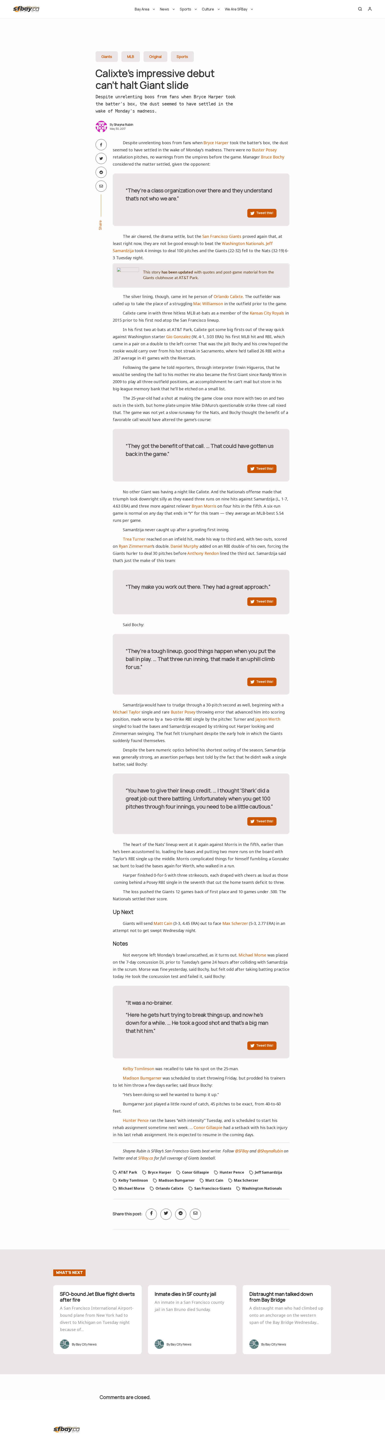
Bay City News (86, 1344)
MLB (130, 56)
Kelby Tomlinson (138, 1068)
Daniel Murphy (184, 546)
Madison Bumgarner (142, 1078)
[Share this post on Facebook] (101, 144)
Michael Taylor (126, 712)
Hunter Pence (136, 1120)
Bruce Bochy (272, 157)
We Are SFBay (236, 9)
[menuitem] (143, 10)
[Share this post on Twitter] (101, 158)
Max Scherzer (235, 923)
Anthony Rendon (203, 553)
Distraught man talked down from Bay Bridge (281, 1297)
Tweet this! (264, 213)
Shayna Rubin (123, 124)
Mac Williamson (208, 303)
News (164, 9)
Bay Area (142, 9)
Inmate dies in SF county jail (185, 1294)
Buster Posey (264, 149)
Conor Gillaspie (208, 1127)
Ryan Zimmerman (135, 546)
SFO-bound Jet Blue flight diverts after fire (97, 1297)
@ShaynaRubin (270, 1151)
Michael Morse (252, 955)
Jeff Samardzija (268, 1172)
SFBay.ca (145, 1158)
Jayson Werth (267, 719)
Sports (185, 9)
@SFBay (242, 1151)
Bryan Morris (204, 506)
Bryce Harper (216, 142)
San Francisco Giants (221, 236)
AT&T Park (128, 1172)
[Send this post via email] (101, 186)
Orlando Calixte (228, 296)
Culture (208, 9)
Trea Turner (134, 539)
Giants (106, 56)
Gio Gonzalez (178, 336)
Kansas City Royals (267, 313)
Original (155, 56)
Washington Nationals (243, 243)
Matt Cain (163, 923)
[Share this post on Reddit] (101, 172)
